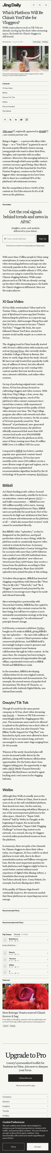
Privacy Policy (29, 245)
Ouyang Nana (17, 350)
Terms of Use (40, 245)
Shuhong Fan (6, 42)
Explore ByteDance (8, 945)
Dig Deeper (6, 111)
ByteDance (42, 474)
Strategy (45, 42)
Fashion (5, 1026)
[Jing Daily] (11, 5)
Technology (37, 42)
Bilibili (19, 450)
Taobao (40, 627)
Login (32, 1085)
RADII (42, 131)
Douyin (10, 715)
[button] (33, 4)
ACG (39, 498)
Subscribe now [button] (25, 1078)
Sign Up (42, 238)
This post (7, 131)
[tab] (17, 934)
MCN (11, 768)
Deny (13, 1146)
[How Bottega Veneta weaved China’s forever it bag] (25, 997)
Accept (37, 1146)
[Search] (39, 4)
